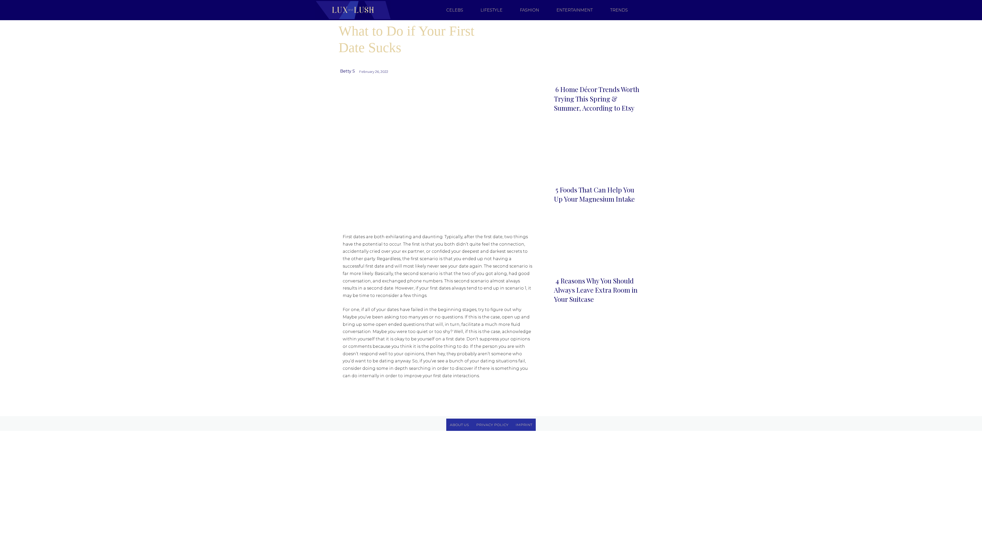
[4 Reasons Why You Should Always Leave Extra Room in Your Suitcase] (596, 242)
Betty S (347, 71)
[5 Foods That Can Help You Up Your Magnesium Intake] (596, 151)
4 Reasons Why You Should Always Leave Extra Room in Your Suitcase (596, 290)
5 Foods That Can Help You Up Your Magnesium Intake (594, 194)
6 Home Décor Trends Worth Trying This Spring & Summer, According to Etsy (596, 98)
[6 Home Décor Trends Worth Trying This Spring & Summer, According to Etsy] (596, 51)
